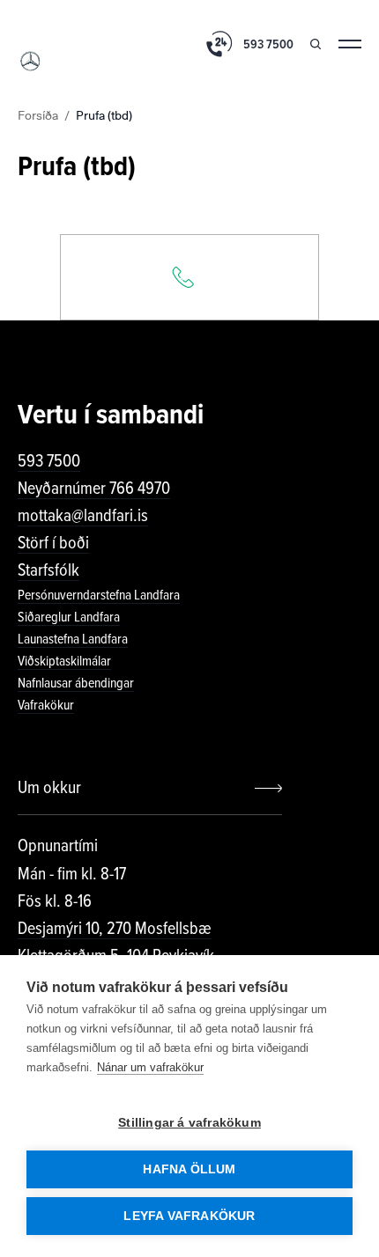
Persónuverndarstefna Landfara (99, 595)
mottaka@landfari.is (83, 515)
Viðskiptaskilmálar (64, 661)
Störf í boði (53, 543)
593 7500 (49, 461)
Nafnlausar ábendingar (76, 683)
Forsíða (38, 115)
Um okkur (49, 787)
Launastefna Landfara (73, 639)
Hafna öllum (189, 1169)
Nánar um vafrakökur (150, 1067)
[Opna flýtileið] (189, 277)
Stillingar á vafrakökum (189, 1122)
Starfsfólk (48, 570)
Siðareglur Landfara (69, 617)
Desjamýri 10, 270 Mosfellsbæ (115, 928)
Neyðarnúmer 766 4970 (94, 488)
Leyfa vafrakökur (189, 1216)
